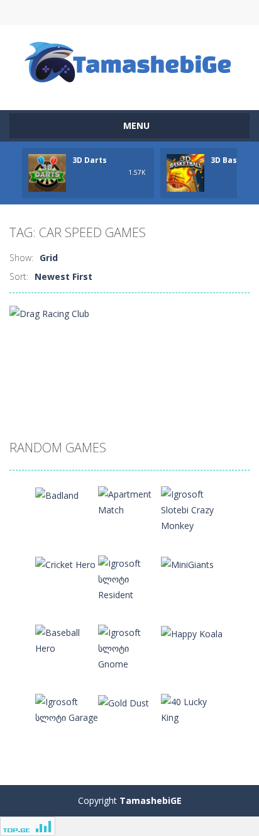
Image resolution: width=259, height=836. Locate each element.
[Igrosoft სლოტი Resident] (129, 578)
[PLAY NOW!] (47, 172)
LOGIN (72, 12)
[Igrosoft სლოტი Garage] (66, 709)
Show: (21, 258)
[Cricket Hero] (65, 563)
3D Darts (89, 160)
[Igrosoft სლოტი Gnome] (129, 647)
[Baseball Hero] (66, 639)
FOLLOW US (186, 12)
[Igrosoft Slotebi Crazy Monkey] (192, 509)
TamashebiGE (150, 800)
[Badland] (57, 494)
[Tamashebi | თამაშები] (129, 62)
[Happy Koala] (192, 632)
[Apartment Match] (129, 501)
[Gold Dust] (123, 702)
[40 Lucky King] (192, 709)
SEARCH (129, 12)
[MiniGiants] (187, 563)
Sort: (18, 276)
